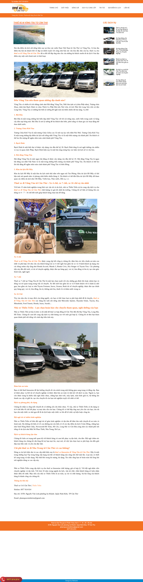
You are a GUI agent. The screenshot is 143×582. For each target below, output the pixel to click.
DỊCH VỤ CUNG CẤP (89, 8)
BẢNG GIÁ (75, 8)
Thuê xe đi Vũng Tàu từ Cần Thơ (33, 15)
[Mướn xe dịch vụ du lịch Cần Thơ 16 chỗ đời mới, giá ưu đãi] (109, 61)
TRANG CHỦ (53, 8)
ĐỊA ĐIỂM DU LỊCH (114, 8)
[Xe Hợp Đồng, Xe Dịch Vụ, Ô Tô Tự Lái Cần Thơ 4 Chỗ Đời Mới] (109, 40)
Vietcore (75, 580)
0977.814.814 (13, 579)
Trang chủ (15, 15)
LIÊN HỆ (126, 8)
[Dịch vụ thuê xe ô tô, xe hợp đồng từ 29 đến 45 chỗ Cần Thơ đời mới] (109, 30)
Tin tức (21, 15)
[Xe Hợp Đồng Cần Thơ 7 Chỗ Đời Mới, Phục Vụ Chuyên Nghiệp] (109, 51)
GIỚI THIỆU (65, 8)
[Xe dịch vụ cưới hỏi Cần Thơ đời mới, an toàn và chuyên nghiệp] (109, 72)
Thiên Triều (36, 485)
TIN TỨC (102, 8)
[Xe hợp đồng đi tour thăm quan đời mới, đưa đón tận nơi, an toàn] (109, 82)
